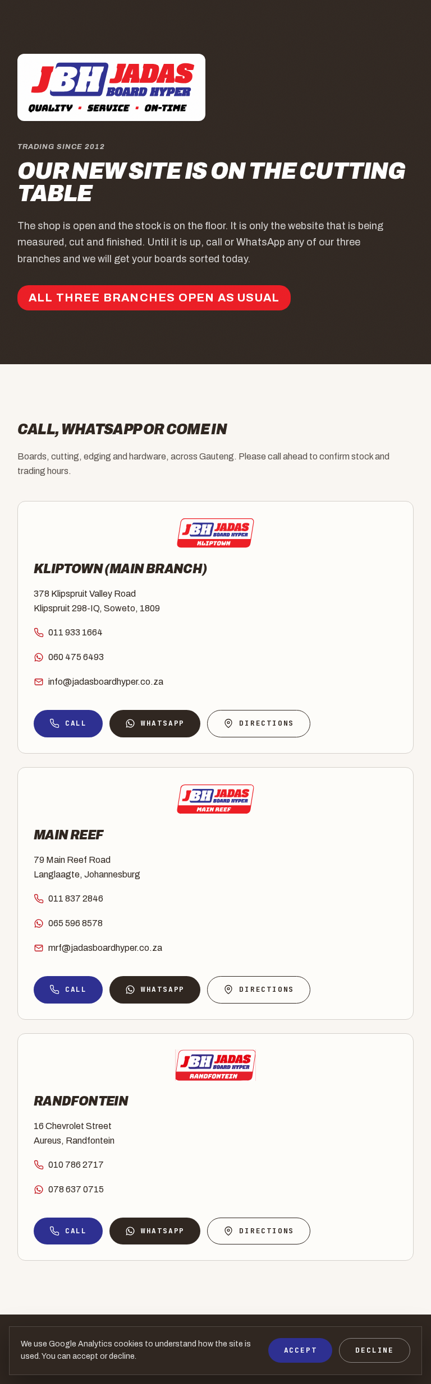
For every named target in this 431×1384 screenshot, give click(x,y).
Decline (374, 1350)
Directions (266, 723)
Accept (300, 1350)
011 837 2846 (75, 898)
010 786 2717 (76, 1164)
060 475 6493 (76, 657)
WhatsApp (163, 723)
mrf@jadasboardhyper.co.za (105, 948)
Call (76, 723)
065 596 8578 (75, 923)
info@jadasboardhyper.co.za (105, 681)
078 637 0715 (76, 1189)
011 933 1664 (75, 632)
